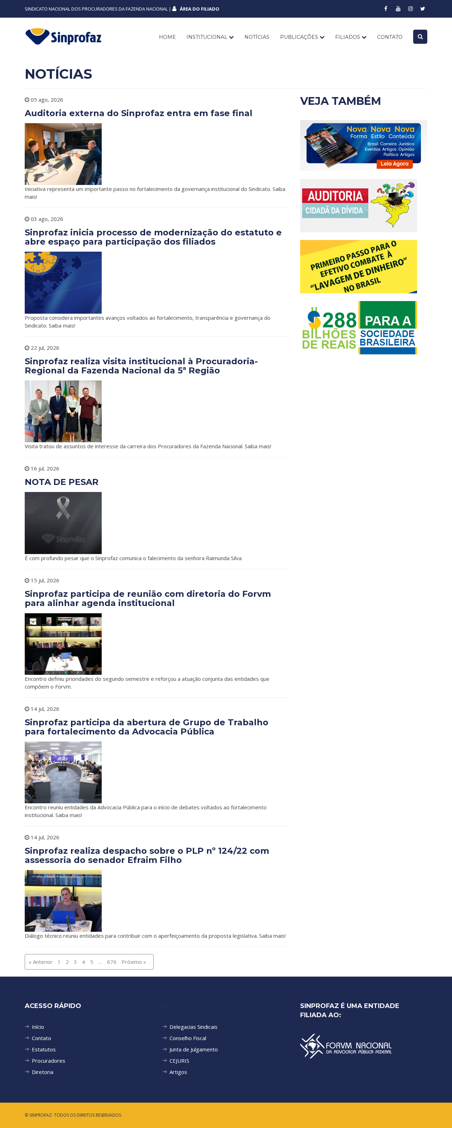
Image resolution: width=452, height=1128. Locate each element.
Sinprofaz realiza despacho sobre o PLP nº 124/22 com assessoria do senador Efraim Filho (147, 855)
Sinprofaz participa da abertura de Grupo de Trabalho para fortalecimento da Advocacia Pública (146, 727)
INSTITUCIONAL (207, 37)
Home (167, 37)
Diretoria (42, 1071)
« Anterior (41, 961)
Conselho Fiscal (188, 1038)
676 (112, 961)
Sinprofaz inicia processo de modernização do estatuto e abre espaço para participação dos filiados (153, 237)
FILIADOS (348, 37)
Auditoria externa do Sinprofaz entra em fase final (138, 113)
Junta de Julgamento (194, 1049)
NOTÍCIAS (256, 37)
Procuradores (48, 1060)
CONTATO (390, 37)
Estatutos (44, 1049)
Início (38, 1026)
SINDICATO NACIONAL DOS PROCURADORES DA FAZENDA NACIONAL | (122, 9)
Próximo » (133, 961)
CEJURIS (179, 1060)
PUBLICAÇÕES (300, 37)
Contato (41, 1038)
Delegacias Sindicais (194, 1026)
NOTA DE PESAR (62, 482)
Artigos (178, 1071)
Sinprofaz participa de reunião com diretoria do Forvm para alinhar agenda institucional (148, 598)
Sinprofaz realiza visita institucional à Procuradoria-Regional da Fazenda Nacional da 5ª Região (141, 366)
